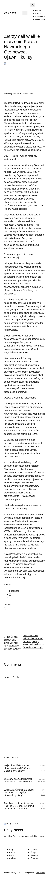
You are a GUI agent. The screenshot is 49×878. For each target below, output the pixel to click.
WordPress (40, 873)
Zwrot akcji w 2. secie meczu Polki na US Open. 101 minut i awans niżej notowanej (19, 806)
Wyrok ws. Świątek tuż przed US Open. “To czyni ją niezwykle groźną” (19, 792)
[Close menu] (32, 5)
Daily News (10, 12)
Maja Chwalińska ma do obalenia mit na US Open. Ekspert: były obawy (17, 768)
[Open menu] (24, 13)
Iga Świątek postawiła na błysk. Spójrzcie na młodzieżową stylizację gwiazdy (12, 643)
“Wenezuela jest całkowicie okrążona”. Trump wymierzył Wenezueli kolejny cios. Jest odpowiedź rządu (34, 641)
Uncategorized (28, 93)
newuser (16, 93)
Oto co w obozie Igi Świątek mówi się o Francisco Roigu (18, 780)
